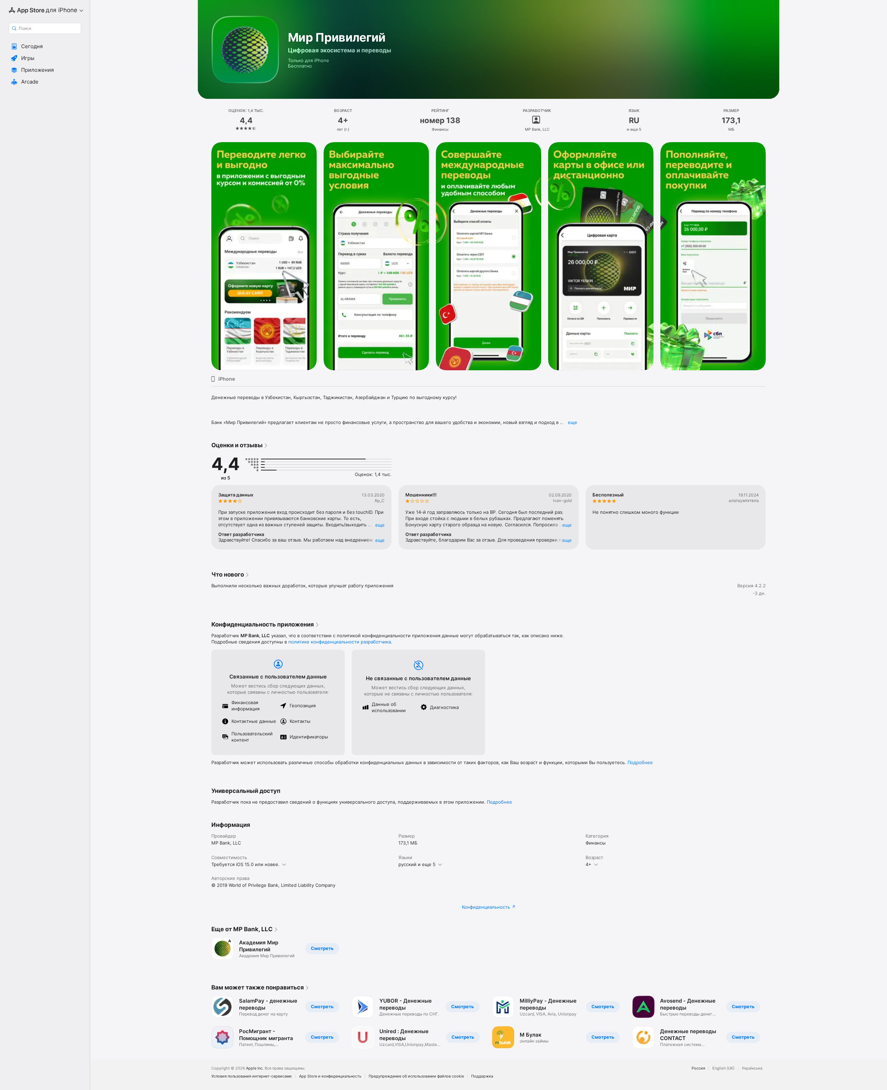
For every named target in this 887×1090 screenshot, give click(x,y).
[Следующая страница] (773, 517)
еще (572, 422)
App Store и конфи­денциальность (330, 1076)
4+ (588, 864)
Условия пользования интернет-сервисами (251, 1076)
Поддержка (482, 1076)
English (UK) (723, 1068)
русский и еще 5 (417, 864)
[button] (45, 46)
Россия (698, 1068)
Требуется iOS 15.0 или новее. (245, 864)
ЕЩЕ (380, 525)
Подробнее (640, 762)
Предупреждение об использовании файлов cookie (416, 1076)
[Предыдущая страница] (204, 517)
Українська (752, 1068)
